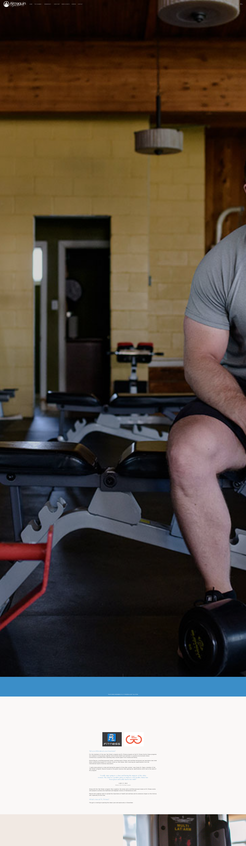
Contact (80, 4)
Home (31, 4)
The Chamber (37, 4)
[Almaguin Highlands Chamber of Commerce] (15, 4)
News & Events (66, 4)
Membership (48, 4)
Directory (57, 4)
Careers (74, 4)
